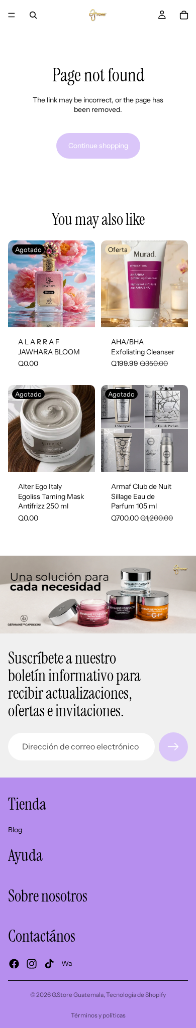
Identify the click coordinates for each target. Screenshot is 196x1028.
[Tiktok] (49, 963)
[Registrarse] (173, 746)
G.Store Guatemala (78, 994)
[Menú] (11, 15)
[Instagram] (32, 963)
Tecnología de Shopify (136, 994)
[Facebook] (14, 963)
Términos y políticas (98, 1015)
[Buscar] (33, 15)
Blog (15, 829)
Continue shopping (98, 145)
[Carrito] (184, 15)
